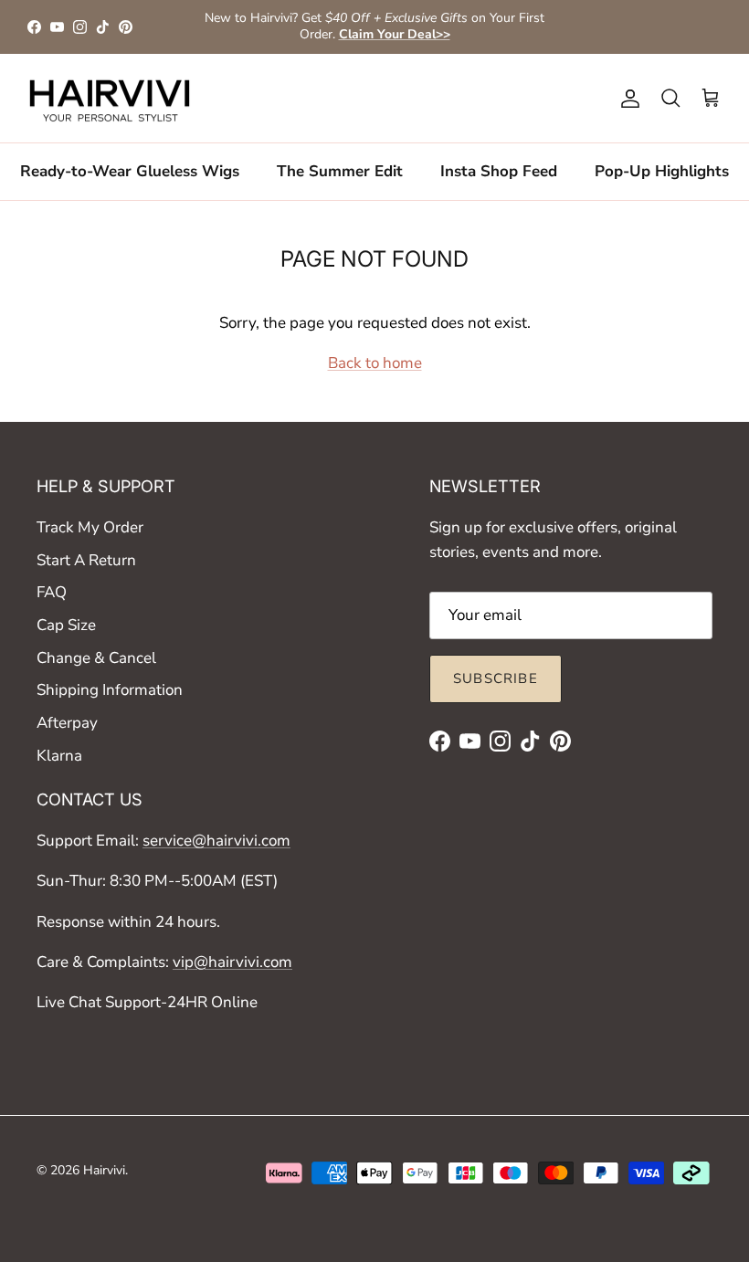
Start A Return (86, 560)
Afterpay (67, 722)
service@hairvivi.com (216, 840)
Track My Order (90, 527)
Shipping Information (110, 689)
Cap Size (66, 625)
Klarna (59, 755)
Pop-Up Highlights (662, 171)
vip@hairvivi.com (232, 962)
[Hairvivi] (109, 98)
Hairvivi (104, 1170)
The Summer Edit (340, 171)
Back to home (375, 362)
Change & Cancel (96, 657)
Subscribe (495, 678)
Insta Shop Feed (498, 171)
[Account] (626, 99)
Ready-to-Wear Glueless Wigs (129, 171)
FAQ (52, 592)
